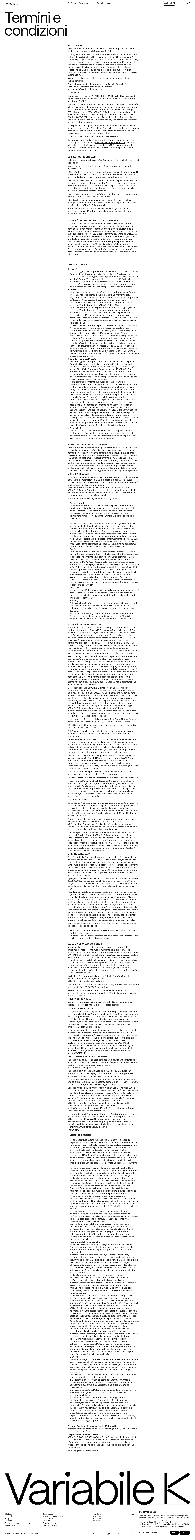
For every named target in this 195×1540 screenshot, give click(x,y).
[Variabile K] (11, 4)
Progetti (100, 3)
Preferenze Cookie (129, 1534)
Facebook (97, 1519)
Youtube (96, 1521)
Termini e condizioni (115, 1534)
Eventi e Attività (49, 1523)
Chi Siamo (72, 3)
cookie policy (162, 1520)
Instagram (97, 1516)
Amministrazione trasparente (17, 1523)
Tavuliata (46, 1521)
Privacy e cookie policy (100, 1534)
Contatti (8, 1521)
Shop (108, 3)
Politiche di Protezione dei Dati (110, 143)
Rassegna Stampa (12, 1525)
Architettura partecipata (53, 1516)
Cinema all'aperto (50, 1525)
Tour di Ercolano (49, 1519)
